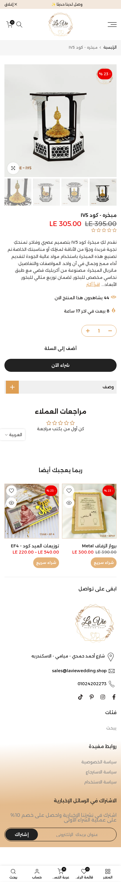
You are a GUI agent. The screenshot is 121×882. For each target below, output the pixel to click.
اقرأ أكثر (93, 284)
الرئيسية (110, 47)
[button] (103, 230)
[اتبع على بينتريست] (91, 697)
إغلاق (9, 4)
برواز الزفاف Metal (99, 546)
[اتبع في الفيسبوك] (114, 697)
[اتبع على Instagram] (102, 697)
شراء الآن (60, 365)
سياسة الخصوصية (99, 762)
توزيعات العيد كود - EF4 (35, 546)
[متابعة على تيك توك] (80, 697)
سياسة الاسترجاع (101, 772)
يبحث (111, 728)
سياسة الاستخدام (100, 782)
